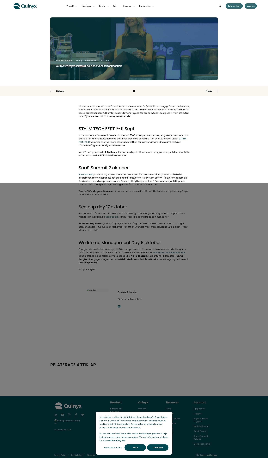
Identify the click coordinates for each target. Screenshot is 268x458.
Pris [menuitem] (114, 6)
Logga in (251, 6)
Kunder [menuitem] (102, 6)
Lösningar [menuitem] (86, 6)
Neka (135, 447)
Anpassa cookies (113, 447)
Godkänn (158, 447)
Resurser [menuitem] (127, 6)
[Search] (220, 5)
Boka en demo (234, 6)
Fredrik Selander (64, 60)
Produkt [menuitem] (70, 6)
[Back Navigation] (134, 91)
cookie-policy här (115, 440)
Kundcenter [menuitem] (145, 6)
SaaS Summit (86, 174)
